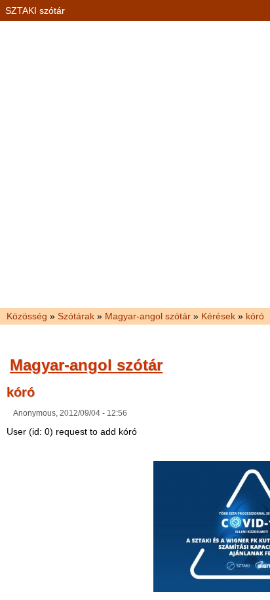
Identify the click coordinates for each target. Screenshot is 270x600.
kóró (255, 316)
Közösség (27, 316)
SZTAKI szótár (35, 10)
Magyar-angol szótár (148, 316)
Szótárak (76, 316)
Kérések (218, 316)
